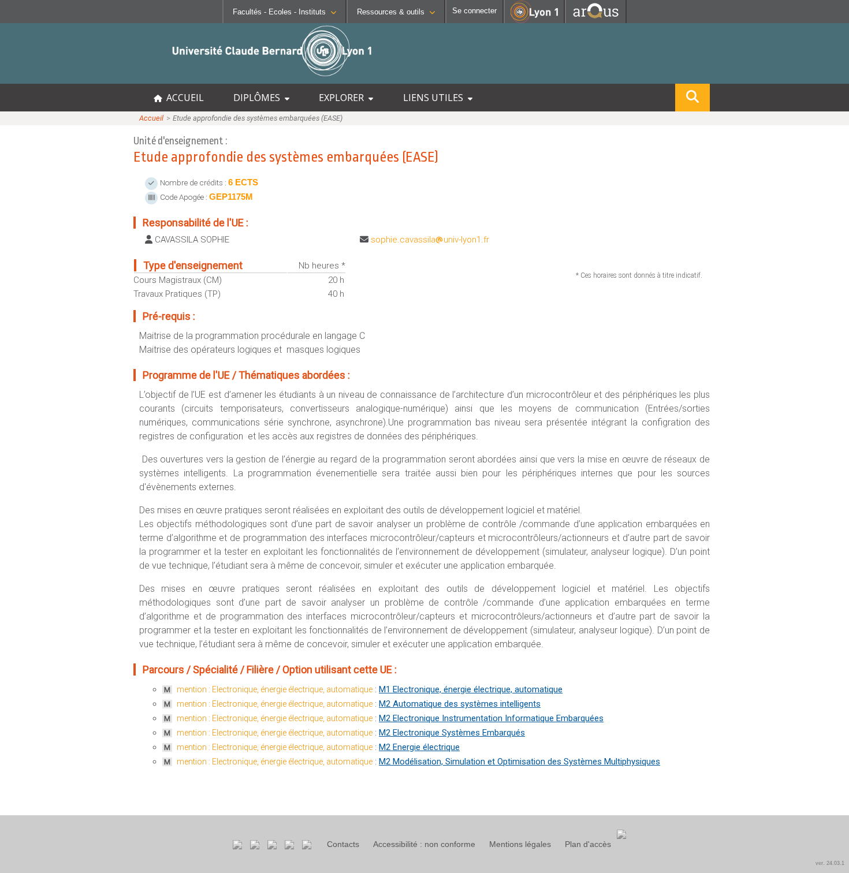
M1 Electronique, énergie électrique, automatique (471, 689)
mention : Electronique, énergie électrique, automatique (275, 689)
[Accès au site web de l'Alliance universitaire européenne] (596, 20)
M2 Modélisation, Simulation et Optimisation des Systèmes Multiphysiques (519, 761)
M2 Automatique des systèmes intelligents (460, 704)
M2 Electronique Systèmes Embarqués (452, 732)
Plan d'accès (588, 844)
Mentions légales (520, 844)
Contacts (343, 844)
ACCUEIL (183, 97)
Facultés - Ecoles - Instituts (279, 12)
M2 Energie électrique (419, 747)
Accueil (151, 118)
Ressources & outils (391, 12)
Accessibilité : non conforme (424, 844)
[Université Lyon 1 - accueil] (102, 78)
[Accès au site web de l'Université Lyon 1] (534, 20)
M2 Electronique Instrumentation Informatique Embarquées (491, 718)
